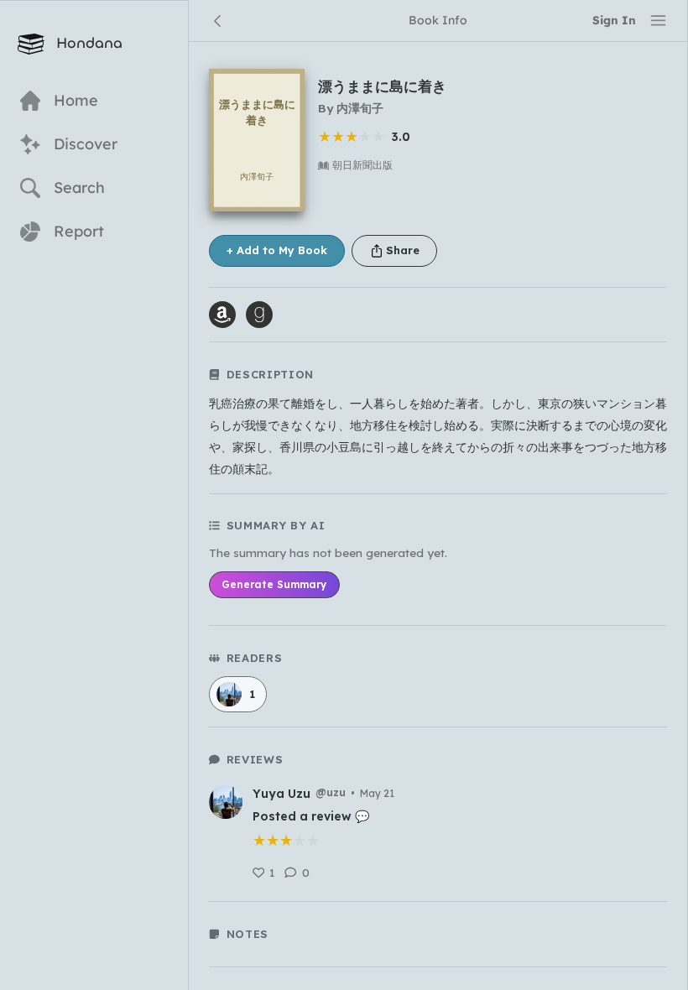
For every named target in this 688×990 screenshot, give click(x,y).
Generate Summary (274, 584)
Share (403, 250)
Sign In (614, 20)
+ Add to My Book (277, 250)
